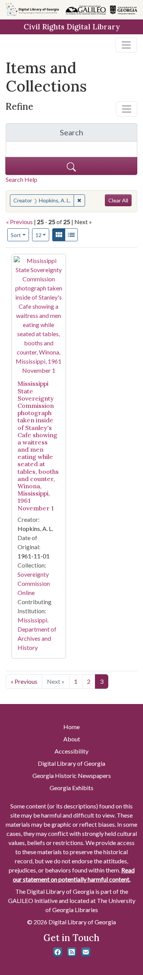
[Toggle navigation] (126, 45)
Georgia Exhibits (71, 787)
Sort (16, 235)
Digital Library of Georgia (71, 763)
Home (71, 726)
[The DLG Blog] (71, 952)
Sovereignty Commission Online (34, 583)
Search (98, 134)
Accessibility (71, 751)
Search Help (21, 179)
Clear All (118, 200)
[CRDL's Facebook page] (57, 952)
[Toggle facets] (126, 109)
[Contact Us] (85, 952)
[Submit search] (71, 166)
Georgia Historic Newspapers (71, 775)
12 (42, 234)
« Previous (19, 221)
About (71, 738)
